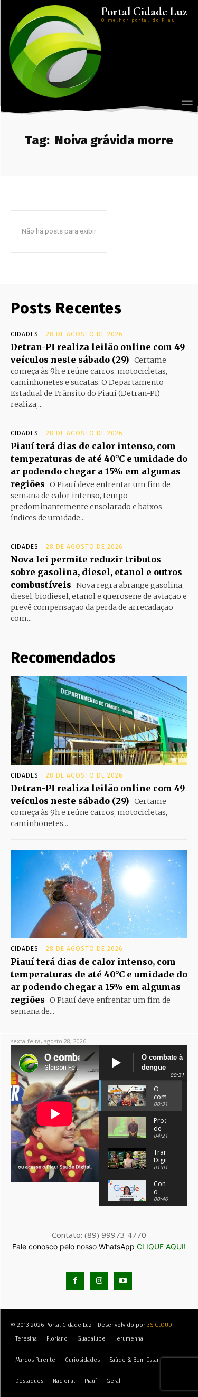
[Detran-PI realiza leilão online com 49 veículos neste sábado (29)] (99, 720)
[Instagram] (99, 1281)
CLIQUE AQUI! (161, 1246)
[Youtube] (123, 1281)
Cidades (25, 334)
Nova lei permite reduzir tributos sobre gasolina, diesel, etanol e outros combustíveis (96, 572)
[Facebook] (75, 1281)
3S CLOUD (159, 1325)
